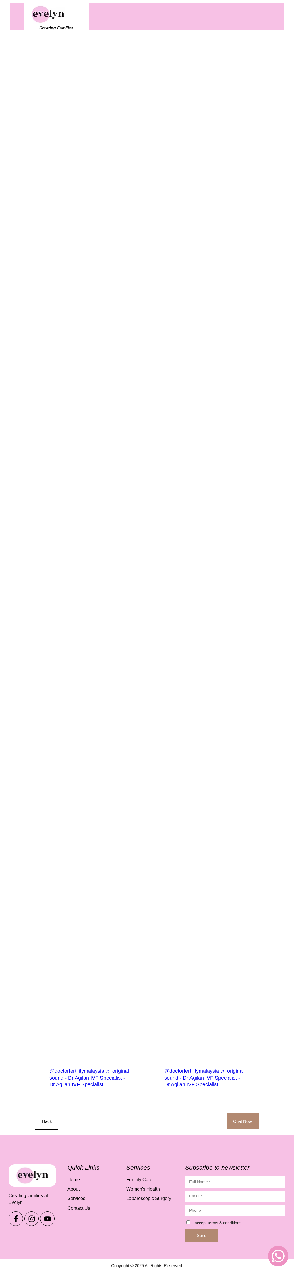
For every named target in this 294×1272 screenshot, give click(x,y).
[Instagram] (31, 1218)
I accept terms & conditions (216, 1222)
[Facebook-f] (16, 1218)
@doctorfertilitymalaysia (76, 1071)
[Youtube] (47, 1218)
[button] (265, 16)
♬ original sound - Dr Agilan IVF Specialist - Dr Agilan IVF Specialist (89, 1077)
